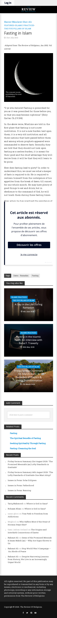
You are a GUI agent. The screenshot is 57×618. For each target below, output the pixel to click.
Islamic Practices (24, 25)
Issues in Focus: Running (19, 490)
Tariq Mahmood (15, 503)
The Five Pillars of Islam (17, 28)
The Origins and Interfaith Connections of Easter (27, 531)
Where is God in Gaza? (37, 503)
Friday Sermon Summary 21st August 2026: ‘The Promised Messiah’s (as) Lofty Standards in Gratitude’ (30, 464)
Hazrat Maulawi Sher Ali (18, 21)
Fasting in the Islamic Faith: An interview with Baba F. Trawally (28, 340)
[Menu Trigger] (3, 3)
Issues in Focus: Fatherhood (21, 485)
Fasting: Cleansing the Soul (23, 448)
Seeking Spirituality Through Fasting (28, 443)
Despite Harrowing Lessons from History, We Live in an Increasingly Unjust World (28, 559)
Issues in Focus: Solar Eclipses (22, 480)
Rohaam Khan (14, 508)
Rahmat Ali (13, 537)
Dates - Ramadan (20, 275)
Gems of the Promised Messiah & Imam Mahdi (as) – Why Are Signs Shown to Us (30, 540)
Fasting (35, 275)
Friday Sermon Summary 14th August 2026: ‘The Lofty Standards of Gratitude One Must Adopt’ (30, 473)
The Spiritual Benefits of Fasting (25, 438)
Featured (9, 25)
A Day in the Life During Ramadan (28, 306)
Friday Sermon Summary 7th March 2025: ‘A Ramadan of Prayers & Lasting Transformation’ (28, 375)
